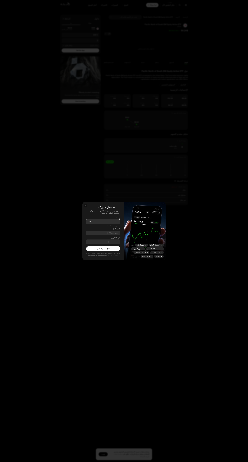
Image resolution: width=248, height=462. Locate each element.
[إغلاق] (85, 205)
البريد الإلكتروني (115, 238)
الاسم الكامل (116, 229)
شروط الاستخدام (102, 255)
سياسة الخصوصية (92, 255)
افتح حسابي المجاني (103, 249)
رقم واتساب (116, 218)
